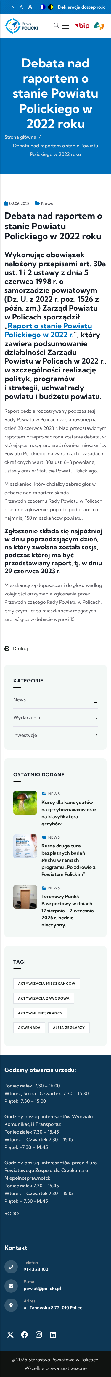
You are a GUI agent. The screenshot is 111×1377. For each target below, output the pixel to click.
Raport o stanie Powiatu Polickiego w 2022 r (48, 330)
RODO (11, 1213)
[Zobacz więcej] (25, 803)
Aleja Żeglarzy (69, 1028)
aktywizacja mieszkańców (46, 984)
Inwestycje (25, 735)
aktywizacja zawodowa (44, 998)
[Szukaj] (56, 26)
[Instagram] (39, 1335)
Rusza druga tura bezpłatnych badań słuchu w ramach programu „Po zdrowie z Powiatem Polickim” (68, 860)
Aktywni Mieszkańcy (40, 1013)
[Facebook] (24, 1335)
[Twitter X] (10, 1335)
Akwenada (29, 1028)
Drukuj (20, 648)
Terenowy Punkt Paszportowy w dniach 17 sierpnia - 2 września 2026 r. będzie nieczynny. (67, 910)
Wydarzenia (26, 717)
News (47, 203)
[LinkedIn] (53, 1335)
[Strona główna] (21, 26)
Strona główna (20, 137)
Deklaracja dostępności (82, 7)
